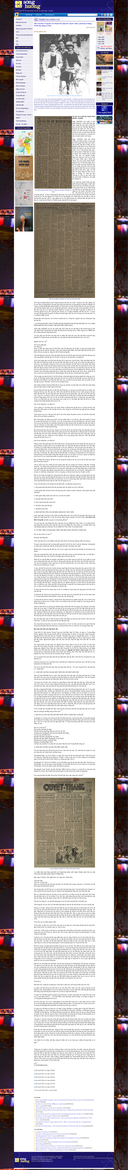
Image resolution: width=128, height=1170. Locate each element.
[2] (34, 1073)
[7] (34, 1090)
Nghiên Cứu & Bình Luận (24, 47)
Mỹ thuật (18, 70)
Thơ (17, 44)
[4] (34, 1080)
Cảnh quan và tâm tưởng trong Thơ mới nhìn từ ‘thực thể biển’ (53, 1134)
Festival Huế (19, 57)
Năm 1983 (101, 37)
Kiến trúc (18, 60)
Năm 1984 (101, 39)
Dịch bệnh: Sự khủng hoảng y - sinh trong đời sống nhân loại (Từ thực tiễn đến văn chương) (60, 1126)
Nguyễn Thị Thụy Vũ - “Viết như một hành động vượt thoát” (52, 1150)
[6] (34, 1087)
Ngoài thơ (38, 1140)
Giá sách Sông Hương (22, 108)
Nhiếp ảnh (19, 73)
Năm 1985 (101, 41)
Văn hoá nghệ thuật (21, 54)
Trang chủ (19, 19)
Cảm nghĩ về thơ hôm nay (43, 1132)
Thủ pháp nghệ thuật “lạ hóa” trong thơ (46, 1136)
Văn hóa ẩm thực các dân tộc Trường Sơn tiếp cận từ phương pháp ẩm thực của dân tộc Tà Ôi (61, 1114)
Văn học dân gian (21, 76)
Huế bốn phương (20, 82)
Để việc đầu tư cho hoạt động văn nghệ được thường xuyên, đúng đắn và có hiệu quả (59, 1138)
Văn (17, 41)
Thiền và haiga (40, 1106)
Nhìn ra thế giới (20, 86)
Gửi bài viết (39, 14)
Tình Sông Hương (21, 121)
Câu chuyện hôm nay (22, 50)
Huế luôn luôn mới (21, 22)
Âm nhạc (18, 63)
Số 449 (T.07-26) (100, 33)
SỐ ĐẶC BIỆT (20, 102)
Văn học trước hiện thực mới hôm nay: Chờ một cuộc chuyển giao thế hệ (55, 1146)
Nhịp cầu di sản (20, 89)
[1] (34, 1070)
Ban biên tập (29, 14)
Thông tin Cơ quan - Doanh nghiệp (23, 116)
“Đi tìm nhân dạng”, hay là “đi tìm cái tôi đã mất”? (49, 1108)
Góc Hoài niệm (20, 98)
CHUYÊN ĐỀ (20, 105)
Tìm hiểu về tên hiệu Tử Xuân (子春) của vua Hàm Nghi (51, 1104)
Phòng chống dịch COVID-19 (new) (24, 30)
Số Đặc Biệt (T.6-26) (108, 33)
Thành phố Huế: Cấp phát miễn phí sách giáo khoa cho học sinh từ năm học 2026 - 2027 (107, 96)
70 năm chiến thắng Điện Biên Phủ (24, 36)
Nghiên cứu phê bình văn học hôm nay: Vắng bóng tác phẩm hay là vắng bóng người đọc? (60, 1148)
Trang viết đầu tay (21, 92)
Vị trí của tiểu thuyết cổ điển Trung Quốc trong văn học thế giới (53, 1142)
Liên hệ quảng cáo (49, 14)
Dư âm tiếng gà (40, 1144)
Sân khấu (18, 66)
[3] (34, 1077)
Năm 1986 (101, 44)
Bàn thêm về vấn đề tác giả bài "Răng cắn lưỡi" (48, 1116)
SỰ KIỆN (18, 25)
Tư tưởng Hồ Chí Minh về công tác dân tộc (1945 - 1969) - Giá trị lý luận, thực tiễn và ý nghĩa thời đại (63, 1122)
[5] (34, 1083)
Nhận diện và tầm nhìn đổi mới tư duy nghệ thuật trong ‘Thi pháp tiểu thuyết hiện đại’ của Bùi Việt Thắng (64, 1110)
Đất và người (19, 79)
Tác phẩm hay (20, 111)
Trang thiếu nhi (20, 95)
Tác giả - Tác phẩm (21, 124)
